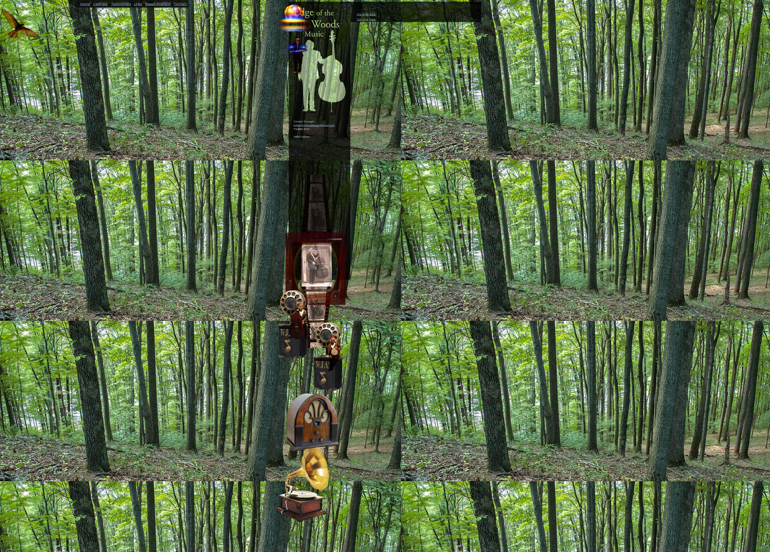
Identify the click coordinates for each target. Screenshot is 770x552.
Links (138, 3)
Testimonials (121, 3)
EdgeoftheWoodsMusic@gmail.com (314, 125)
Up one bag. (366, 14)
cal (20, 26)
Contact (180, 3)
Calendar (100, 3)
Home (85, 3)
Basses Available (158, 3)
